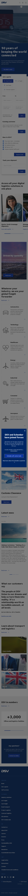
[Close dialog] (25, 430)
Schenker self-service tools (14, 456)
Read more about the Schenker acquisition (14, 461)
